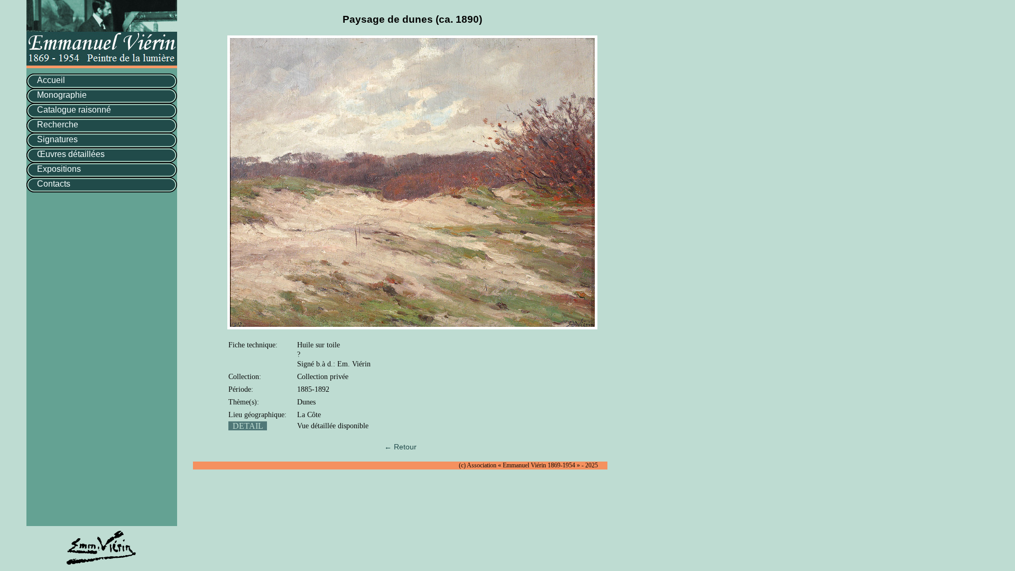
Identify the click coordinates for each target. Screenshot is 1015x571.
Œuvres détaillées (71, 154)
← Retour (400, 447)
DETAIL (247, 425)
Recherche (57, 124)
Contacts (53, 183)
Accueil (51, 80)
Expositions (59, 168)
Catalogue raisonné (74, 109)
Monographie (62, 94)
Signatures (57, 139)
